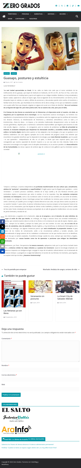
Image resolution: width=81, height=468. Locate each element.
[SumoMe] (2, 251)
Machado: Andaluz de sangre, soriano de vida (60, 269)
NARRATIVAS (38, 14)
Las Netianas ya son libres (13, 312)
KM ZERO (63, 14)
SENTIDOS (51, 14)
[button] (18, 14)
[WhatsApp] (2, 241)
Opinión (14, 73)
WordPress (5, 464)
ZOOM (10, 19)
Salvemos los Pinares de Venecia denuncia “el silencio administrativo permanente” (28, 444)
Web (3, 384)
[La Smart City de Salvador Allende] (67, 282)
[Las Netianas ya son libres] (14, 282)
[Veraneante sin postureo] (41, 282)
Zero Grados (19, 82)
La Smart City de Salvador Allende (65, 297)
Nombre (5, 365)
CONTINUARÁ (19, 19)
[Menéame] (2, 236)
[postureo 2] (40, 168)
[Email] (2, 246)
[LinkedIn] (2, 231)
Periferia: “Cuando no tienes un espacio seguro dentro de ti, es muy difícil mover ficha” (29, 448)
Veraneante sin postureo (37, 297)
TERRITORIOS (12, 14)
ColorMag (34, 462)
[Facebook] (2, 221)
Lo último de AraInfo (36, 439)
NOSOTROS (33, 19)
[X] (2, 226)
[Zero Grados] (4, 16)
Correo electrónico (9, 375)
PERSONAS (25, 14)
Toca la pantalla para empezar (15, 269)
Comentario (7, 338)
